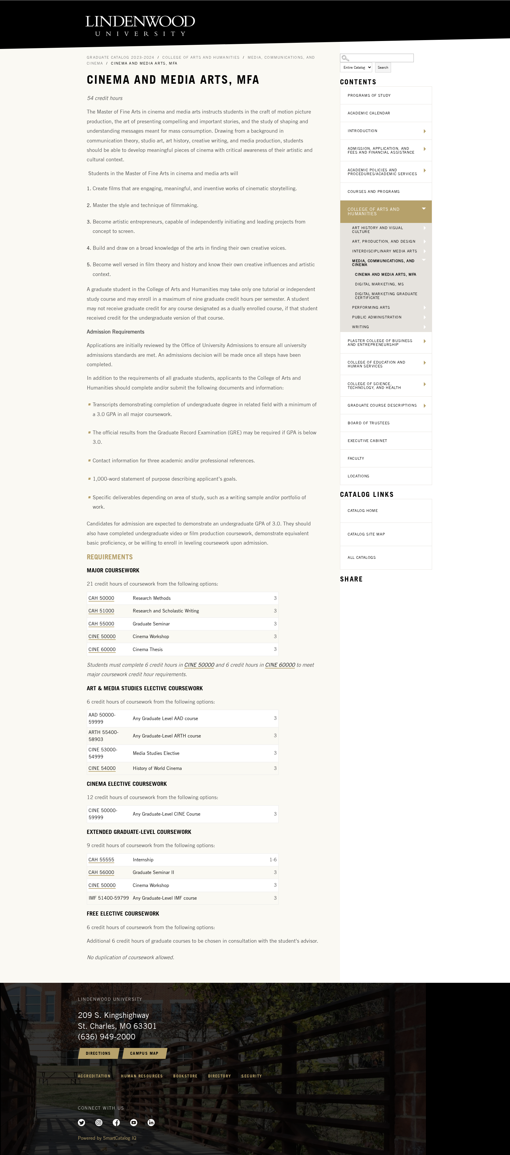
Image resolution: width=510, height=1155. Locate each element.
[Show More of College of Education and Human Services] (425, 363)
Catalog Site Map (366, 534)
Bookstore (185, 1076)
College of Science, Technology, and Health (374, 386)
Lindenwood (255, 24)
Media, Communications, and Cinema (383, 263)
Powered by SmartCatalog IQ (107, 1138)
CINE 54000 (102, 768)
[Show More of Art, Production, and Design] (425, 241)
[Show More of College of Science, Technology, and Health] (425, 384)
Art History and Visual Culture (377, 230)
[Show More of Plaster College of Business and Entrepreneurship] (425, 341)
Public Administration (377, 317)
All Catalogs (362, 557)
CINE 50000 (102, 636)
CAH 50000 (101, 598)
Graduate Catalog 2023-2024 (121, 57)
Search (383, 67)
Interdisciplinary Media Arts (384, 251)
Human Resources (142, 1076)
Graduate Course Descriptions (382, 405)
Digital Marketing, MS (379, 284)
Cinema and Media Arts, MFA (385, 274)
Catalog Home (363, 510)
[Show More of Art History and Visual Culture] (425, 228)
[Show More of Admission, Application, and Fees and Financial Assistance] (425, 149)
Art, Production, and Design (384, 241)
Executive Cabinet (367, 440)
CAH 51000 (101, 611)
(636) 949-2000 (106, 1036)
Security (251, 1076)
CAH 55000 (101, 624)
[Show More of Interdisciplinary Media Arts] (425, 251)
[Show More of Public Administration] (425, 317)
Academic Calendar (369, 113)
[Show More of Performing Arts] (425, 307)
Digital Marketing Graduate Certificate (386, 296)
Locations (359, 476)
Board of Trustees (369, 423)
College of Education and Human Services (377, 364)
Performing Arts (371, 307)
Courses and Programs (374, 191)
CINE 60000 (102, 649)
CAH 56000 (101, 872)
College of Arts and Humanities (373, 211)
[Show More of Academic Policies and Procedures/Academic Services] (425, 170)
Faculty (356, 458)
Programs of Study (369, 95)
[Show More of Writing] (425, 327)
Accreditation (94, 1076)
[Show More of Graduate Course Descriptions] (425, 406)
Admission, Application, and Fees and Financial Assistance (381, 150)
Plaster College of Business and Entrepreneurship (380, 343)
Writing (360, 327)
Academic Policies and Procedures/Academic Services (382, 172)
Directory (219, 1076)
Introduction (362, 131)
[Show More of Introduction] (425, 131)
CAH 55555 (101, 859)
